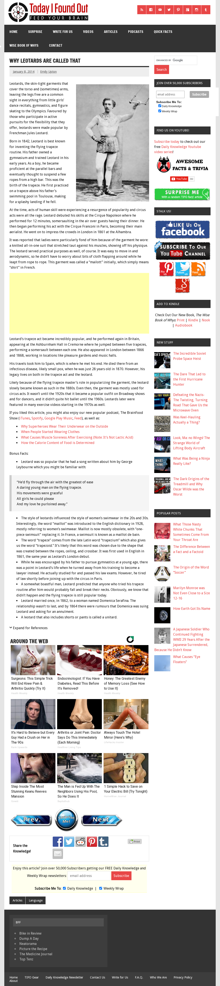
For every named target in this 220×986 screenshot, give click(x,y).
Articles (111, 31)
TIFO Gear (31, 977)
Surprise (35, 31)
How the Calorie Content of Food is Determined (58, 443)
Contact (55, 45)
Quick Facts (163, 31)
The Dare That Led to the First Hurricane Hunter (189, 379)
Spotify (37, 418)
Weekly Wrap (114, 888)
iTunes (25, 418)
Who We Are (158, 977)
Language (36, 900)
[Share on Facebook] (58, 842)
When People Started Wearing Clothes (50, 432)
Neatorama (28, 944)
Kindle (193, 320)
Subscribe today (166, 142)
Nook (206, 320)
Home (13, 31)
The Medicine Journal (35, 954)
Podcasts (135, 31)
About (13, 980)
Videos (88, 31)
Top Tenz (26, 959)
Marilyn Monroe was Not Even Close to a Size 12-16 (191, 593)
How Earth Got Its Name (191, 609)
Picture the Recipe (33, 949)
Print (181, 320)
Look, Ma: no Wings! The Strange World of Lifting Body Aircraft (191, 443)
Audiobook (183, 325)
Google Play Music (58, 418)
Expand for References (30, 628)
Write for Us (63, 31)
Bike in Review (30, 933)
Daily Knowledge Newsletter (64, 977)
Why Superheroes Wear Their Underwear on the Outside (64, 426)
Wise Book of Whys (23, 45)
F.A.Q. (139, 977)
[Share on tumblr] (103, 842)
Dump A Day (29, 939)
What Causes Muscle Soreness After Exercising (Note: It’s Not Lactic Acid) (77, 437)
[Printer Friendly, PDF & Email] (135, 843)
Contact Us (97, 977)
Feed (78, 418)
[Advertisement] (79, 303)
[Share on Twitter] (69, 842)
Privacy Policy (183, 977)
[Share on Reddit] (80, 842)
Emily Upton (48, 71)
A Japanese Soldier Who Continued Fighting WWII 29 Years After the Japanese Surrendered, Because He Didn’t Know (182, 639)
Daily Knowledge (80, 888)
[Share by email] (58, 854)
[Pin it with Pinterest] (92, 842)
